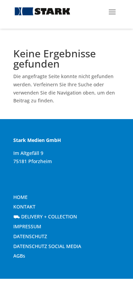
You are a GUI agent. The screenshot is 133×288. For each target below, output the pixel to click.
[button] (112, 11)
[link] (42, 11)
